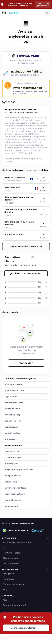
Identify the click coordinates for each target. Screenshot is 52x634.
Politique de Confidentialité (17, 542)
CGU (5, 547)
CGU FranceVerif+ (11, 563)
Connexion (26, 363)
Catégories (8, 574)
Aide (5, 600)
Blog (5, 589)
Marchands (8, 579)
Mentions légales (11, 553)
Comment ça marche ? (14, 605)
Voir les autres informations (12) (26, 246)
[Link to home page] (4, 13)
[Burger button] (47, 13)
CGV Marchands (11, 558)
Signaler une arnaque (14, 584)
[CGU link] (32, 257)
